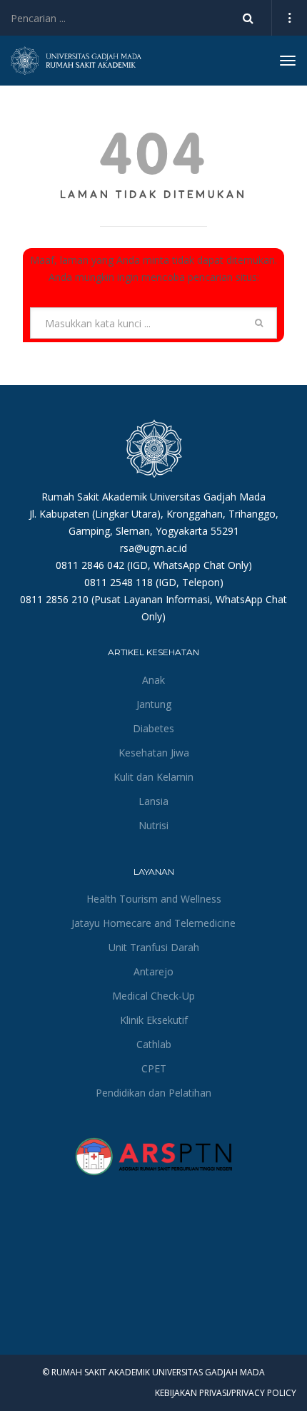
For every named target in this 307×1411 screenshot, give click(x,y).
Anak (153, 680)
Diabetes (153, 728)
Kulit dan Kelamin (153, 777)
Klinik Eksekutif (154, 1020)
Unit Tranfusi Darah (154, 947)
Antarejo (153, 971)
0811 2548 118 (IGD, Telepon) (153, 582)
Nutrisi (153, 825)
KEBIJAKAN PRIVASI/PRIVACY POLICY (225, 1393)
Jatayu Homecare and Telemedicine (153, 923)
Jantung (153, 704)
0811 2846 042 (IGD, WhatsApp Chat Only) (154, 565)
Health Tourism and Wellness (153, 898)
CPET (153, 1068)
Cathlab (153, 1044)
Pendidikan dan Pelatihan (153, 1092)
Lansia (153, 801)
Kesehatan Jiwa (154, 752)
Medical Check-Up (153, 995)
